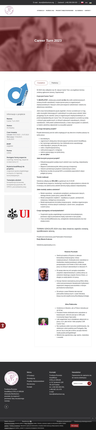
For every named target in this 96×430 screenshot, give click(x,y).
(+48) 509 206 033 (58, 387)
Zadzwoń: (67, 2)
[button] (40, 10)
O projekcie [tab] (41, 83)
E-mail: (43, 2)
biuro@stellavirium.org (56, 394)
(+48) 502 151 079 (55, 389)
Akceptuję (74, 426)
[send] (89, 383)
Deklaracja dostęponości (83, 421)
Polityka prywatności (64, 421)
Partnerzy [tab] (55, 83)
